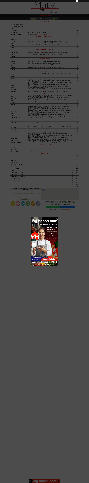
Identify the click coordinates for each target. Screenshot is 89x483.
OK (76, 0)
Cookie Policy (26, 0)
